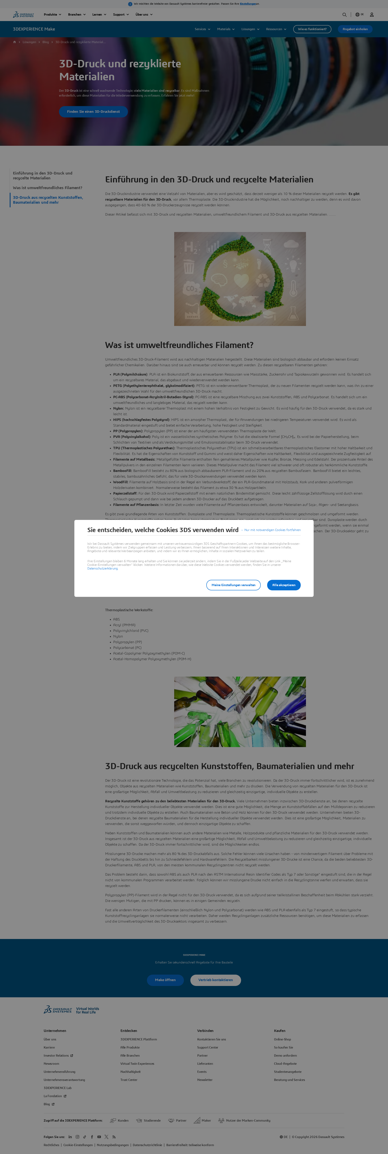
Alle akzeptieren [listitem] (283, 585)
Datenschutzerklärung (102, 568)
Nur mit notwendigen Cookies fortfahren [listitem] (272, 530)
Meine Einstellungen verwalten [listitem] (233, 585)
